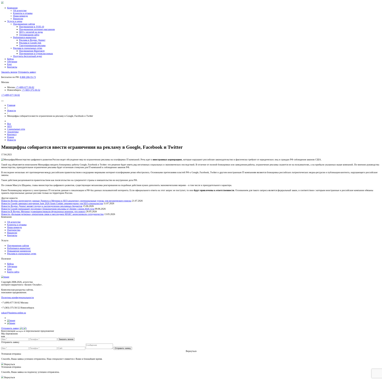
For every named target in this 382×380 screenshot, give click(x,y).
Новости (11, 140)
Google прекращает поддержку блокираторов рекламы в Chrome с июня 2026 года (52, 209)
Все (9, 123)
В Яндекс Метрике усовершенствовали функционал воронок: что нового (48, 211)
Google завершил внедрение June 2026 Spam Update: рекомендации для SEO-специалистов (57, 203)
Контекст (12, 134)
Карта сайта (13, 272)
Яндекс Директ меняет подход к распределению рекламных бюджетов (46, 206)
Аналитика (13, 131)
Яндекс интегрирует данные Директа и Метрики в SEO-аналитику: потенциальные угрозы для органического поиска (71, 200)
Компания (12, 8)
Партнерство (13, 230)
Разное (10, 137)
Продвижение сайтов (18, 245)
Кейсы (10, 59)
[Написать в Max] (25, 328)
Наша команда (14, 227)
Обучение (12, 61)
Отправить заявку (27, 72)
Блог (9, 64)
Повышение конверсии (19, 251)
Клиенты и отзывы (17, 224)
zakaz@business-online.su (13, 312)
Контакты (12, 67)
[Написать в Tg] (22, 328)
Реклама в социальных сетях (21, 253)
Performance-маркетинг (19, 248)
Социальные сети (16, 129)
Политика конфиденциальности (17, 297)
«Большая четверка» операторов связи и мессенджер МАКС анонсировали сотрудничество (57, 214)
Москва (11, 87)
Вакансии (12, 232)
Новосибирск (14, 90)
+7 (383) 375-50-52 (30, 90)
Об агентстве (14, 222)
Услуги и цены (14, 21)
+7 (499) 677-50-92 (25, 87)
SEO (9, 126)
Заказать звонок (9, 72)
